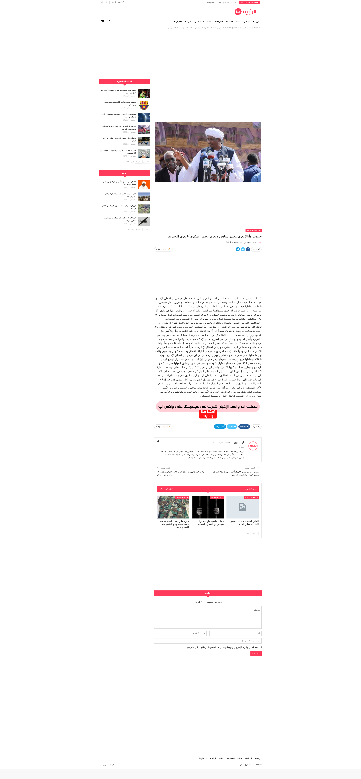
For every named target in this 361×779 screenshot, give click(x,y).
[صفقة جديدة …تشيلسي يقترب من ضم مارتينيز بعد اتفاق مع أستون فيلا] (144, 93)
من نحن (226, 2)
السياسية (246, 22)
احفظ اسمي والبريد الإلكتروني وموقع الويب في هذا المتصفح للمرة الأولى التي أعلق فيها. (222, 647)
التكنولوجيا (178, 22)
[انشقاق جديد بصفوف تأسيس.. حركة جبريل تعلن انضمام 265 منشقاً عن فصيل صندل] (144, 184)
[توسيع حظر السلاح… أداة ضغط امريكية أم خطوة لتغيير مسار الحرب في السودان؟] (144, 129)
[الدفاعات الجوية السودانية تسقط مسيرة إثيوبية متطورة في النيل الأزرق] (144, 221)
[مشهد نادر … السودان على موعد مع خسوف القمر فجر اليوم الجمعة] (144, 117)
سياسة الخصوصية (214, 2)
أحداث (238, 22)
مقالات (209, 22)
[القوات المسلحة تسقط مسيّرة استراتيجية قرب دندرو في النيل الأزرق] (144, 197)
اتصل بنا (234, 2)
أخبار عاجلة (219, 22)
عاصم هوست (104, 765)
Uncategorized (253, 230)
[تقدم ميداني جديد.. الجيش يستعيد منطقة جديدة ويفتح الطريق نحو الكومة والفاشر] (173, 507)
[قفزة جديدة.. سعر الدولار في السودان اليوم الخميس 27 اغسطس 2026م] (144, 153)
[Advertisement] (180, 49)
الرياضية (188, 22)
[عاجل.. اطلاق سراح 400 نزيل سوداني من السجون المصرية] (208, 507)
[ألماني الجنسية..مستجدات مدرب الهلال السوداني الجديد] (242, 507)
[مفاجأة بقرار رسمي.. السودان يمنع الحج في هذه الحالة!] (144, 141)
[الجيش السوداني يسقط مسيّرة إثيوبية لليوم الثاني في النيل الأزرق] (144, 208)
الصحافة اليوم (199, 22)
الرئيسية (256, 22)
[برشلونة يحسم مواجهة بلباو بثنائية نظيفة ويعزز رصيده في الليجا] (144, 105)
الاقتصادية (229, 22)
